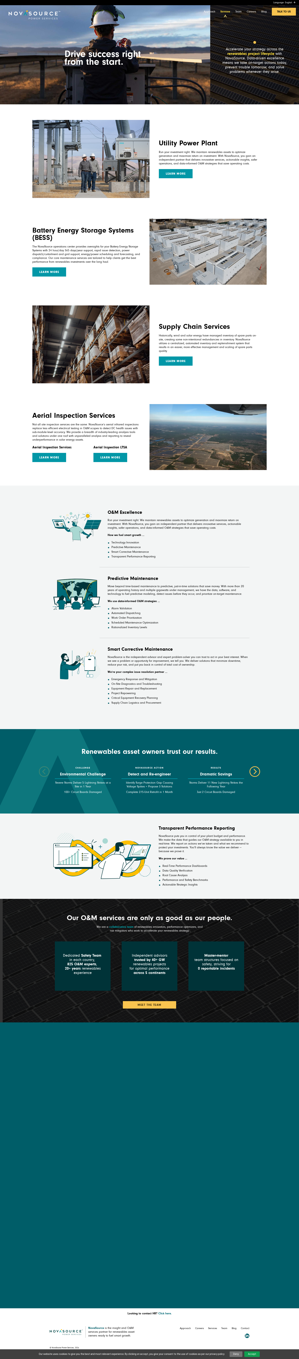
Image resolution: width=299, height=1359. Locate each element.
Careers (199, 1328)
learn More (49, 457)
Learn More (176, 173)
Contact (245, 1328)
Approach (185, 1328)
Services (212, 1328)
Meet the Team (149, 1004)
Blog (234, 1328)
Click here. (165, 1313)
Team (224, 1328)
